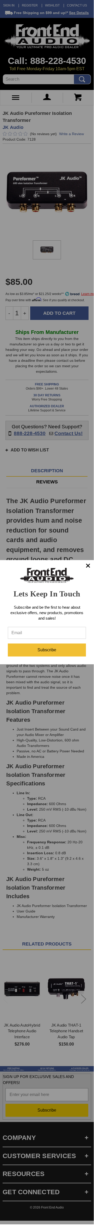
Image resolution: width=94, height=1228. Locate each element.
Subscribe (46, 650)
